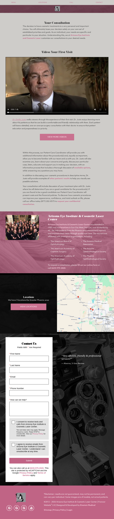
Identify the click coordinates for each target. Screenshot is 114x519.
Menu (13, 2)
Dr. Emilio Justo (19, 120)
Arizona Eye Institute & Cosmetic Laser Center (69, 225)
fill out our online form (87, 265)
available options (82, 168)
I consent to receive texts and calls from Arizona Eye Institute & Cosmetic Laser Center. (31, 429)
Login (69, 510)
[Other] (9, 508)
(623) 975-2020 (58, 268)
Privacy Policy (38, 434)
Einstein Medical (87, 505)
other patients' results (60, 179)
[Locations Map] (85, 303)
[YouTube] (31, 508)
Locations (42, 2)
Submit (29, 461)
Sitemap (48, 510)
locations (64, 228)
